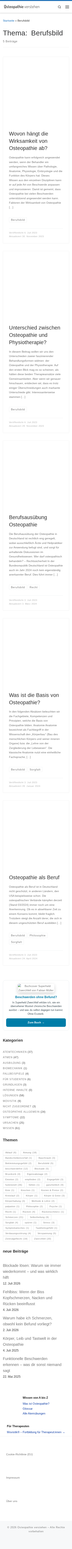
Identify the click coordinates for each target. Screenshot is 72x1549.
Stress (49, 1222)
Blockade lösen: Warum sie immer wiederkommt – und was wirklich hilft (32, 1271)
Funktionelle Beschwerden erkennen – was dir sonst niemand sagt (32, 1365)
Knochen (28, 1190)
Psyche (56, 1206)
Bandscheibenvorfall (18, 1158)
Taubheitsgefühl (46, 1228)
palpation (12, 1206)
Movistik (10, 1101)
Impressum (13, 1477)
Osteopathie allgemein (21, 1111)
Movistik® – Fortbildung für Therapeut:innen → (36, 1432)
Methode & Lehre (43, 1201)
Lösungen (10, 1095)
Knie (9, 1190)
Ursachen (10, 1122)
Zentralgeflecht (16, 1239)
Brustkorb (13, 1174)
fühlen (34, 1185)
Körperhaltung (15, 1201)
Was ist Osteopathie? (36, 1403)
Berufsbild (46, 1163)
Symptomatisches (17, 1228)
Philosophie (34, 1206)
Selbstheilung (39, 1217)
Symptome (11, 1117)
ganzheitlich (55, 1185)
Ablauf (11, 1152)
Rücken (29, 1212)
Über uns (11, 1501)
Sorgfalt (11, 1222)
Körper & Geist (54, 1195)
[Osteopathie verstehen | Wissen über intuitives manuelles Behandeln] (21, 6)
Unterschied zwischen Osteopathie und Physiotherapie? (34, 335)
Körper (32, 1195)
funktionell (13, 1185)
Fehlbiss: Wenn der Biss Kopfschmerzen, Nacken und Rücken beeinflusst (27, 1298)
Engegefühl (55, 1179)
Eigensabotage (37, 1174)
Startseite (8, 20)
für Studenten (14, 1079)
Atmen (7, 1057)
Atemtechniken (15, 1052)
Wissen (8, 1128)
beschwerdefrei (16, 1169)
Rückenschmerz (53, 1212)
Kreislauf (12, 1195)
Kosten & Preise (52, 1190)
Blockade (42, 1169)
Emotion (11, 1179)
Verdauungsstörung (18, 1233)
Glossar (28, 1408)
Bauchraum (47, 1158)
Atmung (30, 1152)
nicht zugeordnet (17, 1106)
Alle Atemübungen (34, 1413)
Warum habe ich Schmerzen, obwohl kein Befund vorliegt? (27, 1321)
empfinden (33, 1179)
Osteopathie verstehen (32, 1527)
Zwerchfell (42, 1239)
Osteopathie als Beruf (34, 877)
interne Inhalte (15, 1090)
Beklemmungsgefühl (18, 1163)
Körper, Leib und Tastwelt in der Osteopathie (30, 1341)
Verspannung (47, 1233)
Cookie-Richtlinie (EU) (19, 1454)
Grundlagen (12, 1084)
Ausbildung (12, 1062)
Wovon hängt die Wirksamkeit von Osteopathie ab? (28, 141)
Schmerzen (14, 1217)
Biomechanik (13, 1068)
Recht (10, 1212)
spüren (31, 1222)
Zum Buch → (36, 1022)
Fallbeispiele (13, 1073)
